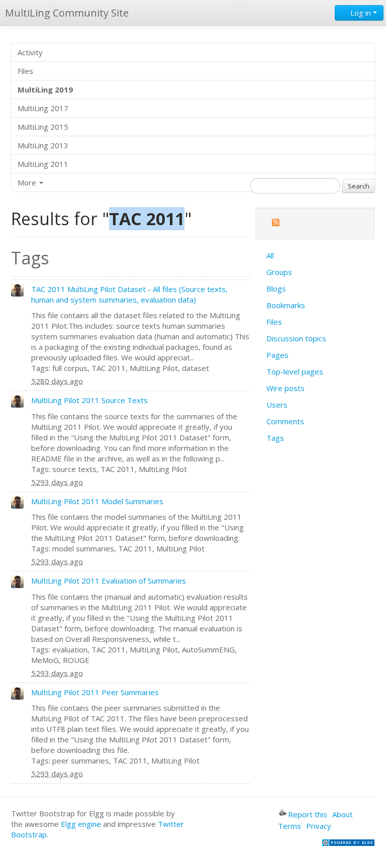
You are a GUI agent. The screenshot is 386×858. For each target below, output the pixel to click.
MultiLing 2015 (43, 127)
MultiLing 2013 (43, 145)
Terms (289, 826)
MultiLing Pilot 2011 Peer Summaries (95, 692)
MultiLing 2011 (43, 164)
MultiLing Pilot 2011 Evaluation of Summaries (108, 581)
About (342, 814)
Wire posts (285, 388)
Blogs (276, 288)
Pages (277, 355)
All (270, 255)
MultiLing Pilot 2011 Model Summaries (97, 501)
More (28, 182)
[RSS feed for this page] (275, 224)
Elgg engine (81, 824)
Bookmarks (285, 305)
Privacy (318, 826)
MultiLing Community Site (67, 13)
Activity (30, 52)
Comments (285, 421)
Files (25, 71)
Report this (307, 814)
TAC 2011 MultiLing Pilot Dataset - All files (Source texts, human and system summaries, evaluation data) (129, 294)
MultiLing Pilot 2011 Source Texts (89, 400)
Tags (275, 438)
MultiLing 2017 (43, 108)
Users (276, 405)
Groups (279, 272)
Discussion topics (296, 338)
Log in (360, 13)
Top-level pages (294, 371)
